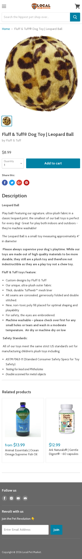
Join (56, 530)
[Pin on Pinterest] (26, 183)
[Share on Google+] (19, 183)
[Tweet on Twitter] (12, 183)
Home (6, 29)
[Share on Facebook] (5, 183)
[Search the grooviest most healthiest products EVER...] (75, 17)
